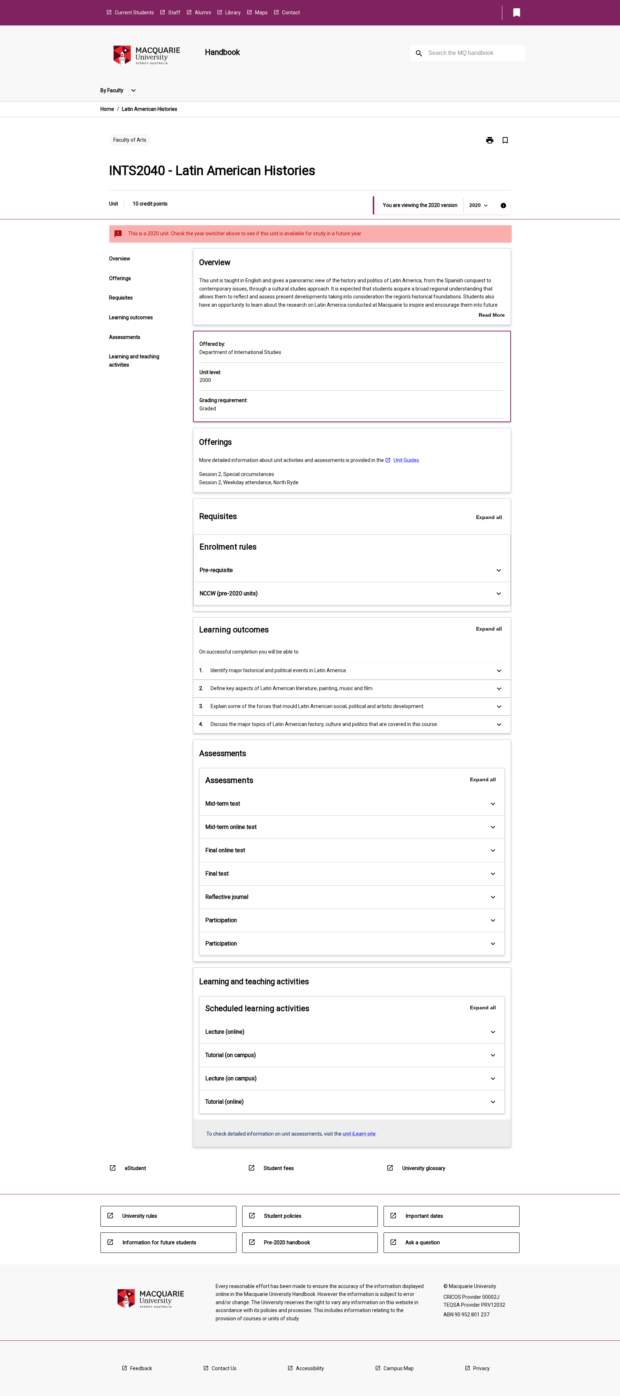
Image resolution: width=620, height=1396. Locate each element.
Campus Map (399, 1368)
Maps (261, 12)
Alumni (203, 12)
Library (233, 12)
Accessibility (310, 1368)
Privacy (481, 1368)
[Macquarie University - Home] (146, 56)
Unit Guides (406, 460)
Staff (174, 12)
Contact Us (224, 1368)
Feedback (141, 1368)
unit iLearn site (359, 1134)
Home (107, 109)
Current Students (134, 12)
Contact (291, 12)
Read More (492, 315)
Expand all (489, 517)
